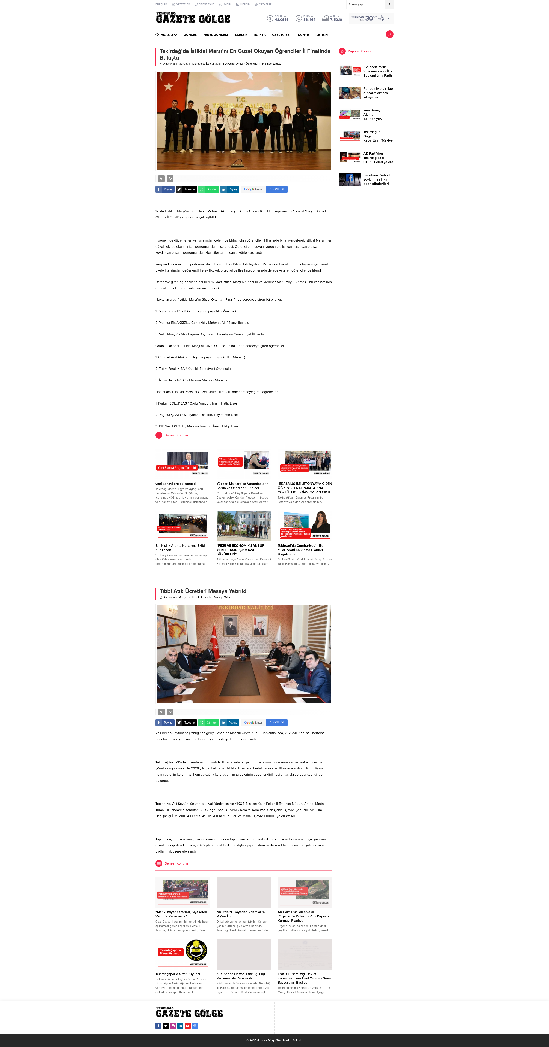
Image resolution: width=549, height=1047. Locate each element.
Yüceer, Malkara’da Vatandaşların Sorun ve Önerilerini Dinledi (242, 486)
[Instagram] (173, 1026)
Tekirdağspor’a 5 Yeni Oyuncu (178, 974)
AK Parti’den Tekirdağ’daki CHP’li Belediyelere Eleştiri (378, 160)
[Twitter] (166, 1026)
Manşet (183, 64)
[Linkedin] (180, 1026)
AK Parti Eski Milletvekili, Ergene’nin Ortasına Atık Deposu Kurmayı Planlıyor (303, 916)
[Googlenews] (195, 1026)
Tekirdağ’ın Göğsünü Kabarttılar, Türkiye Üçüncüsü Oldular (378, 138)
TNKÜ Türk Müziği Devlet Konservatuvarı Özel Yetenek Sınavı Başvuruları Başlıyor (305, 978)
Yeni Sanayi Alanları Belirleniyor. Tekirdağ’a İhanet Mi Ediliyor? (376, 119)
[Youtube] (188, 1026)
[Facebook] (158, 1026)
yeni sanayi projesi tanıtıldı (175, 484)
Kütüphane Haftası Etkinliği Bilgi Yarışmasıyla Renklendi (241, 976)
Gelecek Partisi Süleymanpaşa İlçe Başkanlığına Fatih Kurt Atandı (377, 73)
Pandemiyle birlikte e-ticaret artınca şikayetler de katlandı (378, 95)
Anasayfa (169, 64)
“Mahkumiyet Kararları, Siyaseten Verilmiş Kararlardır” (181, 914)
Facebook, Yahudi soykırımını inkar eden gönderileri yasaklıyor (377, 181)
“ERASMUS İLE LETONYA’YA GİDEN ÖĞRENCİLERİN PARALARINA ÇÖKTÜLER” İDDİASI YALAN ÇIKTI (305, 488)
